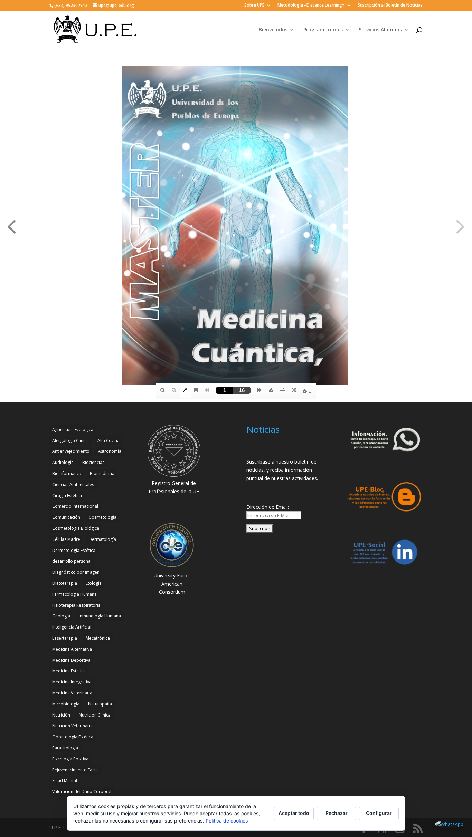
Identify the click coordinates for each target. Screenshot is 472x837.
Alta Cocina (108, 441)
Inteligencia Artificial (71, 627)
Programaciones (323, 30)
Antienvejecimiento (70, 451)
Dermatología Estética (73, 550)
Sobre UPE (254, 5)
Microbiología (65, 704)
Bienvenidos (273, 30)
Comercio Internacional (75, 506)
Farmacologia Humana (74, 594)
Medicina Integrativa (72, 682)
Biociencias (93, 462)
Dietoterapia (64, 583)
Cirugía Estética (67, 495)
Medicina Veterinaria (72, 693)
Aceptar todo (294, 813)
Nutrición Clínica (95, 715)
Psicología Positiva (70, 759)
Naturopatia (100, 704)
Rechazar (336, 813)
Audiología (63, 462)
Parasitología (65, 748)
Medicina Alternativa (72, 649)
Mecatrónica (98, 638)
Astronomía (109, 451)
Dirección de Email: (267, 507)
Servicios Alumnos (380, 30)
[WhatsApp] (449, 824)
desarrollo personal (72, 561)
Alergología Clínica (70, 441)
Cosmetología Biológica (75, 528)
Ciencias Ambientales (73, 484)
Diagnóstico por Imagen (76, 572)
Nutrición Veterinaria (72, 726)
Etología (94, 583)
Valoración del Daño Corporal (81, 792)
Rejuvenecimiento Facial (75, 770)
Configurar (379, 813)
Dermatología (102, 539)
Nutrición (61, 715)
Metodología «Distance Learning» (310, 5)
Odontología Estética (72, 737)
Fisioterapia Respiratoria (76, 605)
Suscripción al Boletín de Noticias (390, 5)
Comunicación (66, 517)
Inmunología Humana (100, 616)
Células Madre (66, 539)
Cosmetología (102, 517)
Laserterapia (64, 638)
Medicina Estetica (69, 671)
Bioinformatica (66, 473)
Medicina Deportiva (71, 660)
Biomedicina (102, 473)
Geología (61, 616)
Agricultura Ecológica (72, 429)
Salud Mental (64, 781)
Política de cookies (227, 821)
